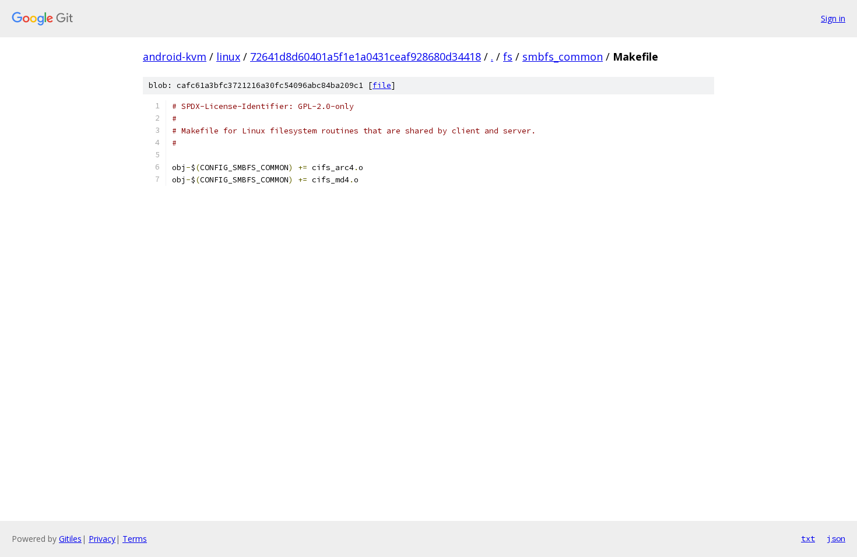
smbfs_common (562, 57)
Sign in (833, 18)
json (836, 538)
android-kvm (174, 57)
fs (507, 57)
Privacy (102, 538)
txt (808, 538)
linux (228, 57)
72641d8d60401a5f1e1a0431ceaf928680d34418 (365, 57)
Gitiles (70, 538)
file (382, 85)
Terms (134, 538)
